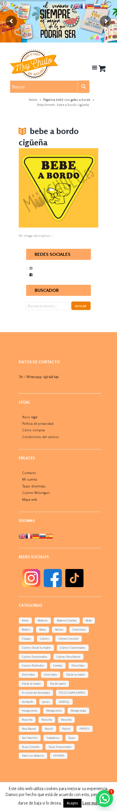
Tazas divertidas (34, 486)
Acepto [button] (72, 803)
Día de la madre (75, 674)
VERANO (58, 755)
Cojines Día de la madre (36, 647)
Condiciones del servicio (40, 437)
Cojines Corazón (68, 638)
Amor (25, 620)
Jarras (46, 701)
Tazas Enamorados (60, 746)
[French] (29, 536)
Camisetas (79, 629)
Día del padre (58, 683)
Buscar (80, 306)
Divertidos (50, 674)
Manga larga (78, 710)
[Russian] (42, 536)
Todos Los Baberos (33, 755)
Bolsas (59, 629)
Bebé (89, 620)
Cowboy (57, 665)
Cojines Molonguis (36, 493)
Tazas (71, 737)
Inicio (33, 99)
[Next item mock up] (78, 188)
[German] (35, 536)
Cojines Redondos (33, 665)
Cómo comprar (33, 430)
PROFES (84, 728)
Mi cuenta (29, 479)
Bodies (26, 629)
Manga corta (54, 710)
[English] (22, 536)
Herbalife (27, 701)
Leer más (90, 803)
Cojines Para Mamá (68, 656)
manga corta (29, 710)
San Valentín (29, 737)
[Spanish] (49, 536)
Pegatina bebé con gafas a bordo (67, 99)
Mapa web (29, 499)
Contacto (29, 473)
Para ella (27, 719)
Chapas (26, 638)
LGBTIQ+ (64, 701)
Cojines (44, 638)
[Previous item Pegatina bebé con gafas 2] (38, 188)
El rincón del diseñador (36, 692)
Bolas (42, 629)
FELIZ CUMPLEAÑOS (72, 692)
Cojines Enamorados (72, 647)
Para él (49, 728)
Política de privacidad (37, 423)
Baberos (43, 620)
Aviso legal (29, 417)
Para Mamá (29, 728)
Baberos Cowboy (67, 620)
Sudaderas (53, 737)
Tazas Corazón (30, 746)
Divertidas (78, 665)
